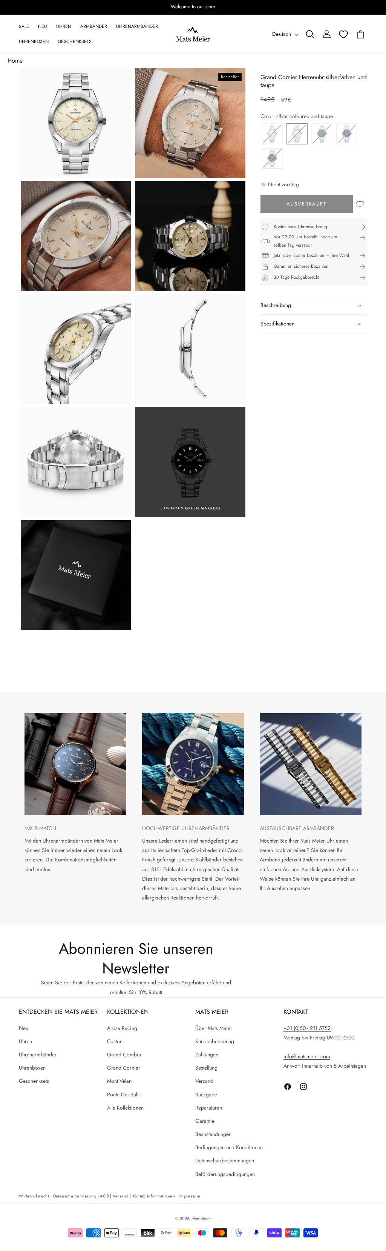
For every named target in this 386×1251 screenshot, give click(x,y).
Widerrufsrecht (34, 1196)
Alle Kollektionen (125, 1107)
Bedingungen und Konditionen (229, 1147)
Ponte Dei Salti (123, 1094)
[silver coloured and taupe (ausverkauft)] (297, 134)
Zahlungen (206, 1054)
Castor (114, 1041)
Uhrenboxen (32, 1067)
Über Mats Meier (213, 1028)
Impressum (189, 1196)
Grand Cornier (123, 1067)
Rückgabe (206, 1094)
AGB (104, 1196)
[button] (310, 34)
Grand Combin (124, 1054)
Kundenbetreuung (214, 1041)
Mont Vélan (119, 1081)
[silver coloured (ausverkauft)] (272, 134)
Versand (204, 1081)
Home (15, 60)
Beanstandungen (213, 1134)
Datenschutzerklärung (74, 1196)
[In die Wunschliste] (360, 203)
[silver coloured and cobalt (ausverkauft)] (346, 134)
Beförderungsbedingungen (225, 1174)
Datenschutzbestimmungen (224, 1160)
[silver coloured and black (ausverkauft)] (272, 158)
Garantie (204, 1121)
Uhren (25, 1041)
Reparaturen (208, 1107)
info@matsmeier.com (306, 1056)
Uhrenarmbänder (38, 1054)
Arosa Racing (122, 1028)
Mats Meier (201, 1219)
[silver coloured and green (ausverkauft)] (322, 134)
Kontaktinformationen (153, 1196)
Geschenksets (34, 1081)
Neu (23, 1028)
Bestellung (206, 1067)
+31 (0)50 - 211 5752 (307, 1028)
